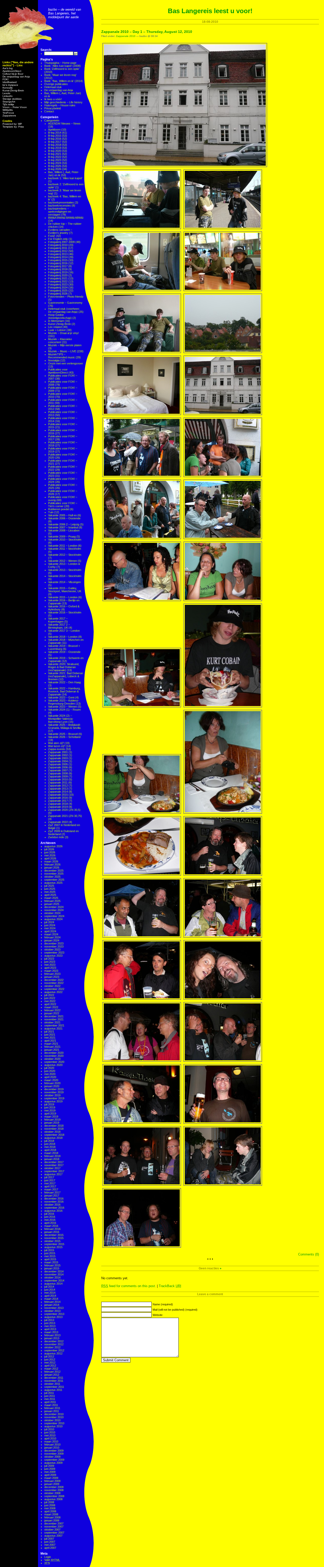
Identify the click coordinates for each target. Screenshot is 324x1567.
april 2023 (50, 967)
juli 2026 (49, 849)
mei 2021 (49, 1037)
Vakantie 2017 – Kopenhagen (58, 620)
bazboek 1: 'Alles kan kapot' (65, 178)
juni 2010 (49, 1432)
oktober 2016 (52, 1204)
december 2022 (54, 979)
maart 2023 (51, 970)
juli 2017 (49, 1177)
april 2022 (50, 1004)
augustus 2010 (53, 1426)
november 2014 (54, 1274)
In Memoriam (56, 320)
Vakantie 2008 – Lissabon (63, 530)
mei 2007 (49, 1544)
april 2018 (50, 1149)
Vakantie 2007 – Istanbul (63, 527)
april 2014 (50, 1295)
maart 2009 (51, 1477)
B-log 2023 (54, 159)
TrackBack (170, 1286)
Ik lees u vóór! (53, 99)
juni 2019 (49, 1107)
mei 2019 (49, 1110)
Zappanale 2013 (58, 788)
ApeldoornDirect (12, 71)
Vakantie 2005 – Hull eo (62, 515)
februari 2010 (52, 1444)
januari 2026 (51, 867)
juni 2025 (49, 888)
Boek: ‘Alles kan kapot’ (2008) (62, 65)
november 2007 (54, 1526)
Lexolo (6, 93)
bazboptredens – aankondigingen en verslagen (59, 211)
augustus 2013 (53, 1316)
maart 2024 (51, 934)
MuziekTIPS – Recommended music (61, 356)
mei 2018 (49, 1146)
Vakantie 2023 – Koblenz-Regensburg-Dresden (63, 702)
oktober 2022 (52, 985)
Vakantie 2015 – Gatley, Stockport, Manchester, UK (64, 590)
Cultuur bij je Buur (13, 73)
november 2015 (54, 1238)
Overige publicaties (56, 84)
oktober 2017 (52, 1168)
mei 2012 (49, 1362)
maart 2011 (51, 1405)
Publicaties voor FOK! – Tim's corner (62, 505)
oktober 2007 (52, 1529)
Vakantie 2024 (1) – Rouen (64, 709)
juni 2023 (49, 961)
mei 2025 (49, 891)
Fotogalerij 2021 (58, 278)
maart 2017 (51, 1189)
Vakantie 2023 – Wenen (62, 706)
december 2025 (54, 870)
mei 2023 (49, 964)
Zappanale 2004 (58, 761)
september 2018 (54, 1134)
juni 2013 (49, 1323)
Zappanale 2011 (58, 782)
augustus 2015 (53, 1247)
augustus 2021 (53, 1028)
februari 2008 (52, 1517)
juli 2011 (49, 1392)
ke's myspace (10, 85)
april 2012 (50, 1365)
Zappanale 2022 (58, 821)
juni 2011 (49, 1395)
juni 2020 (49, 1071)
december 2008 (54, 1487)
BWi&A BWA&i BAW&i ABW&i (65, 217)
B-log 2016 (54, 138)
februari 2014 (52, 1301)
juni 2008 (49, 1505)
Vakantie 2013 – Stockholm (64, 569)
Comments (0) (308, 1254)
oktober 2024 (52, 913)
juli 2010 (49, 1429)
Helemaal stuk (53, 87)
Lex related (55, 326)
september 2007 (54, 1532)
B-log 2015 (54, 135)
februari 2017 (52, 1192)
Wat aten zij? (56, 743)
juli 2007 (49, 1538)
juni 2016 (49, 1216)
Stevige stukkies (12, 98)
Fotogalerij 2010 (58, 244)
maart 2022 (51, 1007)
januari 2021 (51, 1049)
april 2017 (50, 1186)
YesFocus (8, 112)
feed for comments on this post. (128, 1286)
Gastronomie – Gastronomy (65, 302)
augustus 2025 (53, 882)
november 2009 (54, 1453)
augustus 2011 (53, 1389)
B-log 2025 (54, 166)
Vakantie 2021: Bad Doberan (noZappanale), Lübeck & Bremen (65, 676)
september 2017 (54, 1171)
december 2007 (54, 1523)
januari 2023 (51, 976)
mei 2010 (49, 1435)
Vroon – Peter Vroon (15, 107)
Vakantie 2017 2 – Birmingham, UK (59, 626)
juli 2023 (49, 958)
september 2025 (54, 879)
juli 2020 (49, 1067)
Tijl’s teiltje (8, 104)
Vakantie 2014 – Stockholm (64, 576)
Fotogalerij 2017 (58, 266)
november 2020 (54, 1055)
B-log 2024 (54, 162)
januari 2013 (51, 1338)
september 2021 (54, 1025)
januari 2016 (51, 1231)
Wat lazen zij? (56, 746)
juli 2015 (49, 1250)
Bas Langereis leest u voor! (210, 11)
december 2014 (54, 1271)
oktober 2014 (52, 1277)
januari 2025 (51, 903)
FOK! (6, 79)
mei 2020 (49, 1074)
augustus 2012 (53, 1353)
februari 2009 (52, 1480)
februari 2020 (52, 1083)
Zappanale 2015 (58, 794)
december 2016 (54, 1198)
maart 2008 (51, 1514)
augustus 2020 (53, 1064)
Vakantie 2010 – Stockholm (64, 539)
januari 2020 (51, 1086)
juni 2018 (49, 1143)
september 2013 (54, 1313)
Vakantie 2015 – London (62, 597)
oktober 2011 (52, 1383)
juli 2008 (49, 1502)
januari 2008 (51, 1520)
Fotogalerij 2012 (58, 251)
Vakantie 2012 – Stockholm (64, 554)
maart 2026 (51, 861)
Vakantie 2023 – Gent (61, 697)
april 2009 (50, 1474)
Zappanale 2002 (58, 755)
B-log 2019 (54, 147)
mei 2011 (49, 1398)
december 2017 (54, 1162)
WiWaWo (8, 110)
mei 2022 (49, 1001)
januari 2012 (51, 1374)
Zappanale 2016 (58, 797)
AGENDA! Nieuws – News (64, 123)
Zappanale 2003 (58, 758)
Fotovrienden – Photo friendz (66, 296)
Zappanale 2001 (58, 752)
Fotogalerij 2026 (58, 293)
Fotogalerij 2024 (58, 287)
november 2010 (54, 1417)
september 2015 (54, 1244)
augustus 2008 (53, 1499)
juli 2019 (49, 1104)
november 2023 (54, 946)
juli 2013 (49, 1320)
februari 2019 (52, 1119)
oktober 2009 (52, 1456)
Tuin (50, 512)
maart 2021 (51, 1043)
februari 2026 (52, 864)
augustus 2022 (53, 992)
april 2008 (50, 1511)
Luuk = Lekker (57, 330)
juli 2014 (49, 1286)
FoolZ (51, 235)
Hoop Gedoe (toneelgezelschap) (60, 316)
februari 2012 (52, 1371)
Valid (52, 1559)
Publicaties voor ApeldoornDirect (58, 371)
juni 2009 (49, 1468)
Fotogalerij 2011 (57, 248)
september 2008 (54, 1496)
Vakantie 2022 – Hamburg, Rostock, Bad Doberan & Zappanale (64, 691)
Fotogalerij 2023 (58, 284)
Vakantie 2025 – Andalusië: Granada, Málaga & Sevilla (64, 726)
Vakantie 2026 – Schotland (64, 736)
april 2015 (50, 1259)
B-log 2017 (54, 141)
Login (47, 1556)
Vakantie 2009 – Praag (62, 536)
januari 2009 (51, 1484)
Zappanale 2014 (58, 791)
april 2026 (50, 858)
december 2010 (54, 1414)
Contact (49, 111)
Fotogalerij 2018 (58, 269)
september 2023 (54, 952)
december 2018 (54, 1125)
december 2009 (54, 1450)
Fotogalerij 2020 (58, 275)
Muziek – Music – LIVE (62, 351)
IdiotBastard (10, 82)
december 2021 (54, 1016)
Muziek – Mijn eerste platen (65, 345)
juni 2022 (49, 998)
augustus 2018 (53, 1137)
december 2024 (54, 907)
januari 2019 (51, 1122)
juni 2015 (49, 1253)
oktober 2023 (52, 949)
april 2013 (50, 1329)
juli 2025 (49, 885)
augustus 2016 (53, 1210)
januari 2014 (51, 1304)
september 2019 (54, 1098)
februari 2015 (52, 1265)
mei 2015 (49, 1256)
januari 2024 (51, 940)
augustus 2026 (53, 846)
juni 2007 (49, 1541)
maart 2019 (51, 1116)
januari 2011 (51, 1411)
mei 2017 (49, 1183)
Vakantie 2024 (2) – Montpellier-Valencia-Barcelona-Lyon (60, 718)
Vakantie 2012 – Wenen (62, 560)
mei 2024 (49, 928)
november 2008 (54, 1490)
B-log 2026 (54, 169)
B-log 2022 (54, 156)
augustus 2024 (53, 919)
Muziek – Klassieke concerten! (60, 341)
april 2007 (50, 1547)
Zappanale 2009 (58, 776)
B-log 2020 (54, 150)
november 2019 (54, 1092)
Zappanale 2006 (58, 767)
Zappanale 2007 (58, 770)
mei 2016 (49, 1219)
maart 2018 (51, 1152)
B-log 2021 (54, 153)
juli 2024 (49, 922)
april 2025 (50, 894)
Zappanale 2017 (58, 800)
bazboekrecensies (59, 205)
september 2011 (54, 1386)
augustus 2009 (53, 1462)
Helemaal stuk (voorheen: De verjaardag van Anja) (64, 310)
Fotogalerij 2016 (58, 263)
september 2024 (54, 916)
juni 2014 (49, 1289)
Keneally (8, 87)
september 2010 (54, 1423)
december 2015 (54, 1234)
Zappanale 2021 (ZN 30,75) (65, 815)
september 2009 (54, 1459)
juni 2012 (49, 1359)
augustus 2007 (53, 1535)
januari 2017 (51, 1195)
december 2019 (54, 1089)
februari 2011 (52, 1408)
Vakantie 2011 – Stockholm (64, 548)
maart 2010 (51, 1441)
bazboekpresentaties (61, 202)
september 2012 (54, 1350)
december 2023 (54, 943)
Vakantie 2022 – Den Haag (64, 682)
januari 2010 (51, 1447)
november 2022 (54, 982)
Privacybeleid (52, 108)
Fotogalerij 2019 (58, 272)
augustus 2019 (53, 1101)
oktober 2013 (52, 1310)
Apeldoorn (54, 129)
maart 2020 (51, 1080)
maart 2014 (51, 1298)
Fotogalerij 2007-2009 (61, 241)
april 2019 (50, 1113)
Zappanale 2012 (58, 785)
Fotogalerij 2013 (58, 254)
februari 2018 (52, 1156)
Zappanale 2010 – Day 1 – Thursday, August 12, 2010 (146, 32)
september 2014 (54, 1280)
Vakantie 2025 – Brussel (63, 733)
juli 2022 (49, 995)
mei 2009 (49, 1471)
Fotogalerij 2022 (58, 281)
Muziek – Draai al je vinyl (63, 333)
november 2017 (54, 1165)
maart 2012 (51, 1368)
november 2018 (54, 1128)
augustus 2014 (53, 1283)
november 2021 (54, 1019)
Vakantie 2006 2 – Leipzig (63, 524)
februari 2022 (52, 1010)
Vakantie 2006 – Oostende (64, 518)
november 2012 (54, 1344)
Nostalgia (53, 360)
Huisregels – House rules (59, 105)
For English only (58, 238)
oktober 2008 (52, 1493)
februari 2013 (52, 1335)
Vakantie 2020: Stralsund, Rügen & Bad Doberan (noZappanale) (63, 667)
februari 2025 (52, 900)
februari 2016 (52, 1228)
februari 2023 (52, 973)
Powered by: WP (12, 123)
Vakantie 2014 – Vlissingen (64, 582)
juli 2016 (49, 1213)
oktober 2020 (52, 1058)
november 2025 (54, 873)
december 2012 (54, 1341)
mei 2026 (49, 855)
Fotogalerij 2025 (58, 290)
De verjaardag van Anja (16, 76)
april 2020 (50, 1077)
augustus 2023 (53, 955)
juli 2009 (49, 1465)
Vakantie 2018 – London (62, 636)
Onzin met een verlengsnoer (65, 363)
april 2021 (50, 1040)
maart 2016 (51, 1225)
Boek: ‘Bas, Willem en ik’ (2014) (63, 81)
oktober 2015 (52, 1241)
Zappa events (56, 749)
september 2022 (54, 989)
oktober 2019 (52, 1095)
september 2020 (54, 1061)
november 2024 (54, 910)
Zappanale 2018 (58, 803)
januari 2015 (51, 1268)
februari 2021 (52, 1046)
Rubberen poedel (58, 509)
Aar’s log (8, 68)
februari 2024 (52, 937)
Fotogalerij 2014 (58, 257)
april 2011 (50, 1402)
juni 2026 (49, 852)
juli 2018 (49, 1140)
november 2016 (54, 1201)
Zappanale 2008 (58, 773)
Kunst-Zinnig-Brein (13, 90)
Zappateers (9, 115)
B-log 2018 (54, 144)
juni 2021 (49, 1034)
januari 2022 (51, 1013)
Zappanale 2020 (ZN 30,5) (64, 809)
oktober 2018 (52, 1131)
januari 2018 (51, 1159)
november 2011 (53, 1380)
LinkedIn (8, 96)
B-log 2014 (54, 132)
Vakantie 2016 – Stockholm (64, 612)
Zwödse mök (56, 837)
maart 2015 (51, 1262)
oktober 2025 (52, 876)
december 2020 (54, 1052)
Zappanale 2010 (58, 779)
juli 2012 (49, 1356)
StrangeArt (9, 101)
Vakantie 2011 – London (62, 545)
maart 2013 (51, 1332)
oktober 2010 (52, 1420)
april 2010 (50, 1438)
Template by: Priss (13, 126)
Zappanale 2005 (58, 764)
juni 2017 (49, 1180)
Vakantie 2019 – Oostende (64, 651)
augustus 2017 (53, 1174)
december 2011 (53, 1377)
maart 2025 (51, 897)
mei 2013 (49, 1326)
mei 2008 (49, 1508)
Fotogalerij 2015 (58, 260)
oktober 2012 (52, 1347)
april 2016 (50, 1222)
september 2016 (54, 1207)
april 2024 (50, 931)
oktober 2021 (52, 1022)
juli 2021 (49, 1031)
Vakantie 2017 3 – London (64, 630)
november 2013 (54, 1307)
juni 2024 (49, 925)
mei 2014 (49, 1292)
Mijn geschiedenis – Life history (63, 102)
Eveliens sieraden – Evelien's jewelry (60, 231)
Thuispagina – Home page (60, 62)
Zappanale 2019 (58, 806)
